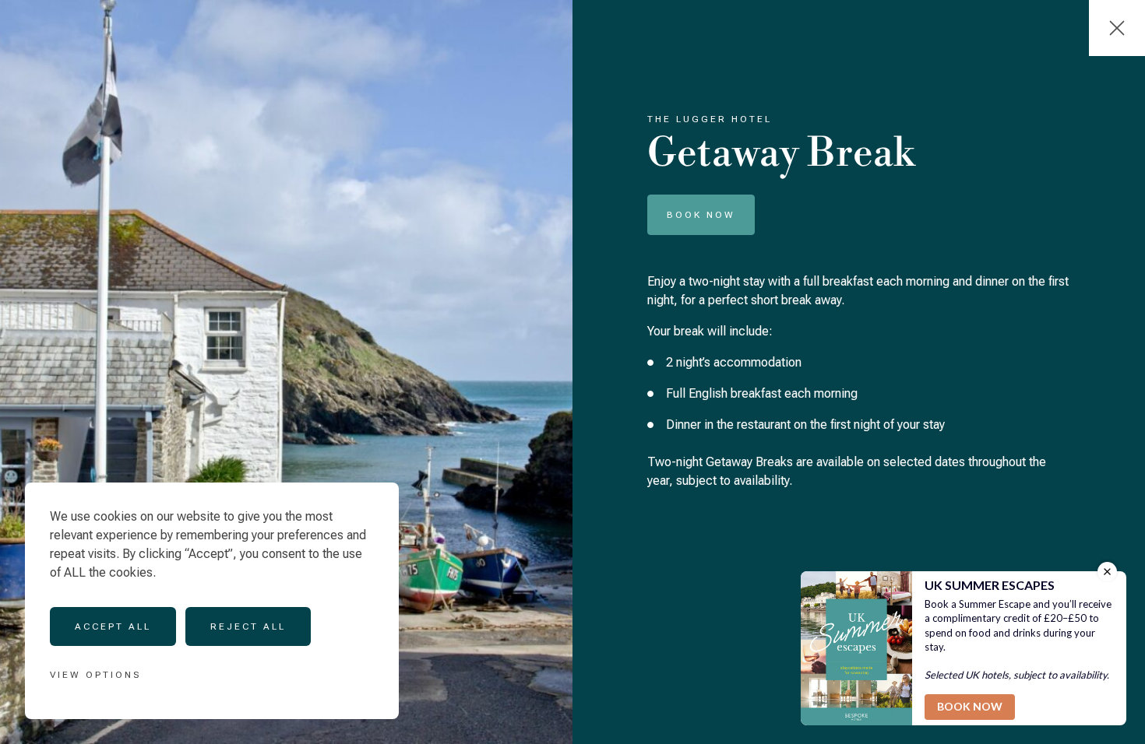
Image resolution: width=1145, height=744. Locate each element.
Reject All (248, 626)
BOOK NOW (701, 214)
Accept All (113, 626)
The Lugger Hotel (709, 119)
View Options (95, 674)
